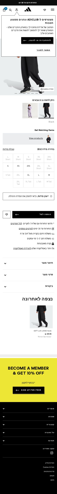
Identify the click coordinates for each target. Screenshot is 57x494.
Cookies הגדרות (48, 467)
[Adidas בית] (28, 9)
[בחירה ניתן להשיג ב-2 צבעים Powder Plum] (30, 110)
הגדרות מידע (49, 463)
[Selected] (46, 110)
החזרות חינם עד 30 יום (28, 3)
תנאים (52, 476)
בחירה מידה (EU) (45, 149)
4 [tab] (28, 92)
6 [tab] (20, 92)
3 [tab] (32, 92)
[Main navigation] (53, 9)
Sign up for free (31, 390)
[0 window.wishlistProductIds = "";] (44, 10)
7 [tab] (16, 92)
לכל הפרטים (16, 224)
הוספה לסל (45, 214)
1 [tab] (41, 92)
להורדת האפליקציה (22, 249)
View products (36, 138)
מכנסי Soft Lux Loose (42, 331)
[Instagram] (51, 453)
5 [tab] (24, 92)
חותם (52, 480)
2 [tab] (36, 92)
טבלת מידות (8, 149)
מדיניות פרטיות (49, 471)
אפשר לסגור (43, 50)
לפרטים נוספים (26, 229)
